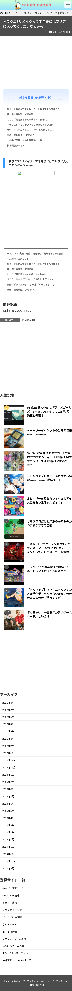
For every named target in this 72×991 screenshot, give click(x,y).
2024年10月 (9, 861)
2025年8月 (8, 789)
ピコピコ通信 (29, 319)
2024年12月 (9, 846)
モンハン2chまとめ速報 (15, 953)
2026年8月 (8, 702)
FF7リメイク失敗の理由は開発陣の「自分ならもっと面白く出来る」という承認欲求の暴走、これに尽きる (36, 253)
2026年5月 (8, 724)
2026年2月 (8, 745)
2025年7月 (8, 796)
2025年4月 (8, 818)
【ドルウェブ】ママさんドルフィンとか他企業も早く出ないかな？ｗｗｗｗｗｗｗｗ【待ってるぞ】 (49, 594)
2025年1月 (8, 839)
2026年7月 (8, 709)
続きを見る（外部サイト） (36, 97)
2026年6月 (8, 717)
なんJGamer (9, 924)
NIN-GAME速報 (10, 895)
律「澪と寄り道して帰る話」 (21, 114)
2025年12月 (9, 760)
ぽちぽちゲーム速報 (13, 945)
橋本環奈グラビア (16, 145)
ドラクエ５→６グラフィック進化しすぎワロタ (30, 124)
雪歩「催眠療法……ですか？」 (22, 135)
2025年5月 (8, 810)
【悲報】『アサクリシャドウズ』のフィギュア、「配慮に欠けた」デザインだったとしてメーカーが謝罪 (48, 548)
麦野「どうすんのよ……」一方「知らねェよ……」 (31, 130)
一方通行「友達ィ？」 (18, 258)
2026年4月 (8, 731)
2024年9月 (8, 868)
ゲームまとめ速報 (12, 917)
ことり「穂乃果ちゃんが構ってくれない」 (28, 119)
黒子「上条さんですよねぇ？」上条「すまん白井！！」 (34, 109)
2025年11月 (9, 767)
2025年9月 (8, 782)
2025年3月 (8, 825)
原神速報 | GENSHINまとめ (16, 960)
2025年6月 (8, 803)
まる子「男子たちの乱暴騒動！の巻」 (25, 140)
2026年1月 (8, 753)
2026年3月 (8, 738)
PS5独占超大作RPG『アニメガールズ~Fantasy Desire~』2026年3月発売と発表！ (49, 411)
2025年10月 (9, 774)
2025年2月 (8, 832)
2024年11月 (9, 854)
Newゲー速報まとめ (13, 888)
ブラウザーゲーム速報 (14, 938)
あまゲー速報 (9, 902)
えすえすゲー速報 (12, 910)
